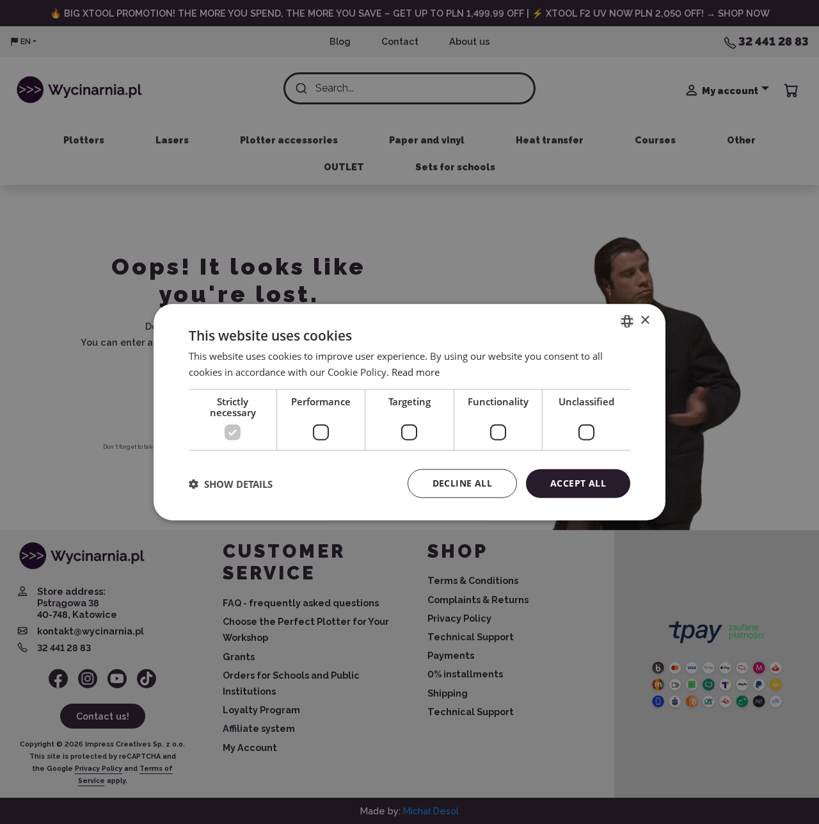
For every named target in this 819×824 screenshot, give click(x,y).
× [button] (644, 320)
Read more (416, 371)
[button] (231, 483)
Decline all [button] (462, 483)
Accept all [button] (578, 483)
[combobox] (627, 320)
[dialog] (409, 412)
